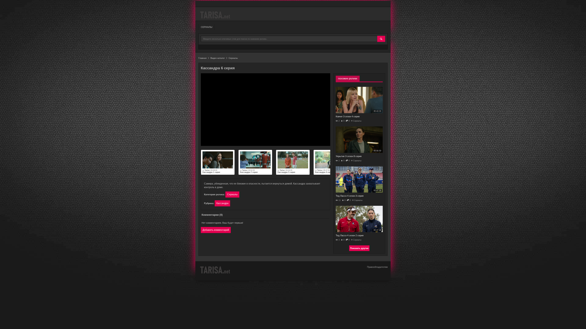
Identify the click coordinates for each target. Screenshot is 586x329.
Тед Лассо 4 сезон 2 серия (350, 235)
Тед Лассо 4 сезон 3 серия (350, 196)
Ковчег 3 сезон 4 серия (348, 116)
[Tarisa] (215, 15)
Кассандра (222, 203)
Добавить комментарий (216, 230)
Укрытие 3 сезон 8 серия (349, 156)
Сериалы (232, 194)
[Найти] (381, 39)
